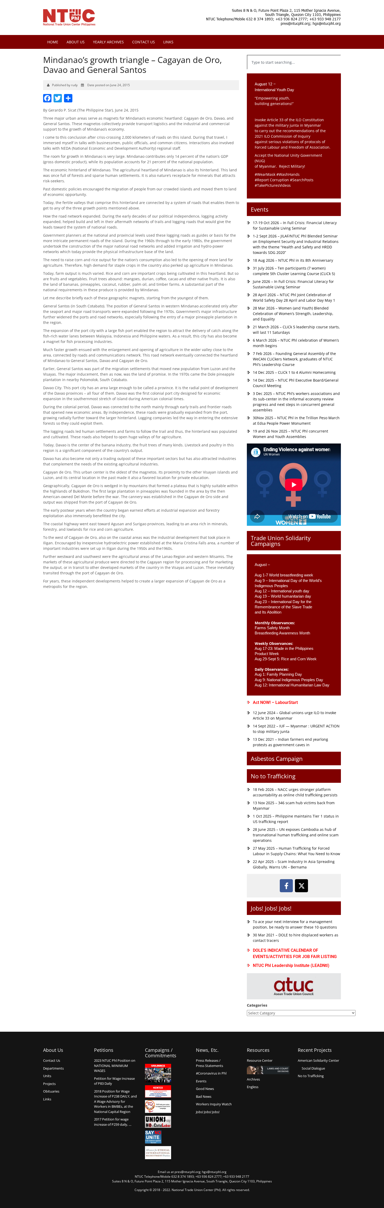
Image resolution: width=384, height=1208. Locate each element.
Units (47, 1075)
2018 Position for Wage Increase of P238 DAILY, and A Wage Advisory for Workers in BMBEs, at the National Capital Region (115, 1101)
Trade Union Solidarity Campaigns (281, 540)
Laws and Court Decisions (268, 1070)
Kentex (158, 1091)
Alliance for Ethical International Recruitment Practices (158, 1152)
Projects (49, 1083)
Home (52, 41)
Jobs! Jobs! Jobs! (271, 908)
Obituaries (51, 1091)
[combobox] (294, 62)
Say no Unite (158, 1136)
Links (168, 41)
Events (259, 209)
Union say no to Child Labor (158, 1122)
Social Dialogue (313, 1068)
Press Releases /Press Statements (209, 1063)
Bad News (203, 1096)
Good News (205, 1088)
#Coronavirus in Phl (211, 1073)
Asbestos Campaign (277, 758)
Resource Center (259, 1060)
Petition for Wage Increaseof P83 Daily (114, 1081)
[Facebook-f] (286, 885)
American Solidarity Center (318, 1060)
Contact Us (143, 41)
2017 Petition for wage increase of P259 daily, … (112, 1122)
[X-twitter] (301, 885)
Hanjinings (158, 1073)
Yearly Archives (108, 41)
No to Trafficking (273, 776)
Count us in (158, 1106)
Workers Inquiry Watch (214, 1104)
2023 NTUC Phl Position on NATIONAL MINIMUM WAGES (114, 1065)
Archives (253, 1079)
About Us (76, 41)
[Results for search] (294, 72)
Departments (53, 1068)
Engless (252, 1086)
